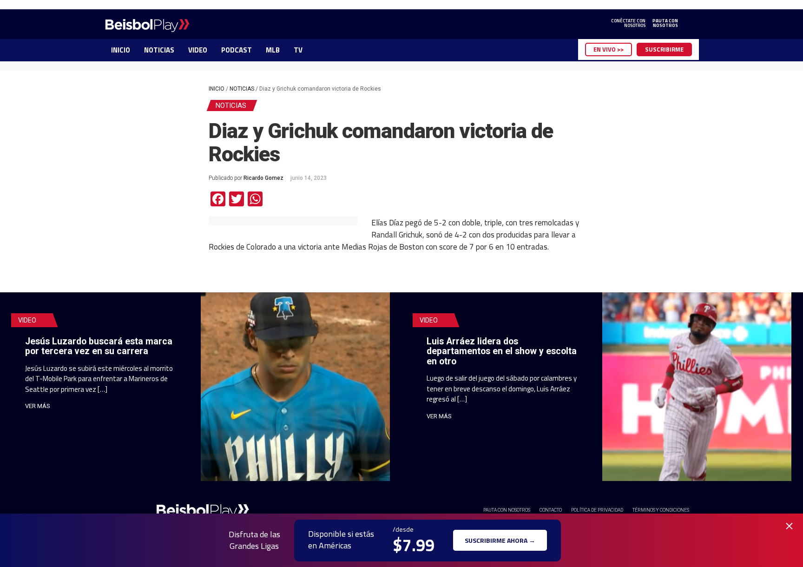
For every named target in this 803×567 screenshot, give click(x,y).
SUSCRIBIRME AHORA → (500, 540)
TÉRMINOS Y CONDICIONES (660, 510)
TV (298, 50)
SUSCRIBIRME (664, 49)
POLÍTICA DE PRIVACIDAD (597, 510)
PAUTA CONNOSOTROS (665, 23)
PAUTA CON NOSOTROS (506, 510)
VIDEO (197, 50)
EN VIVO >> (608, 49)
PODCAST (236, 50)
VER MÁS (37, 405)
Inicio (216, 89)
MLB (273, 50)
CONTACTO (551, 510)
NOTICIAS (159, 50)
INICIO (120, 50)
